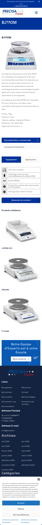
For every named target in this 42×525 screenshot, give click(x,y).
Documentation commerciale (17, 140)
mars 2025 (26, 451)
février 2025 (27, 455)
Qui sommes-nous (9, 402)
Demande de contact (21, 200)
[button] (39, 479)
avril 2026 (6, 446)
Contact (25, 392)
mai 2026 (5, 441)
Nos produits (7, 397)
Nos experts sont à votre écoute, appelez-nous (21, 4)
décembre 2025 (8, 460)
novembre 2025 (8, 465)
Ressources (26, 387)
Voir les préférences (21, 515)
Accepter (21, 503)
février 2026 (7, 451)
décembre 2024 (28, 465)
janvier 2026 (7, 455)
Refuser (21, 509)
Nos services (7, 392)
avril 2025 (26, 446)
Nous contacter (19, 359)
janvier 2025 (27, 460)
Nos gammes (7, 387)
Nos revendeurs (8, 406)
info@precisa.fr (8, 430)
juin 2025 (25, 441)
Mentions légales (28, 397)
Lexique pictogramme (14, 147)
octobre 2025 (7, 470)
